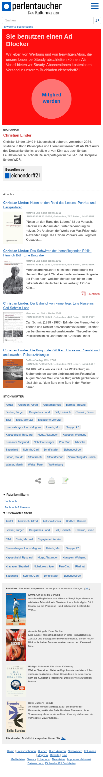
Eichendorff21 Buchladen (60, 763)
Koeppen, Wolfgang (74, 434)
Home (10, 751)
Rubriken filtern (17, 494)
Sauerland (12, 449)
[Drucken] (51, 480)
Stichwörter (75, 751)
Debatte (55, 755)
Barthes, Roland (76, 404)
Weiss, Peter (36, 464)
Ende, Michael (24, 419)
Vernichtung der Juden (82, 457)
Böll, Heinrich (62, 412)
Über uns (44, 759)
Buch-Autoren (57, 751)
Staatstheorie (55, 457)
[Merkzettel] (65, 480)
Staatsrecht (35, 457)
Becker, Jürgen (15, 412)
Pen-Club (64, 442)
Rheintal (80, 442)
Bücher (42, 751)
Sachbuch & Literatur (17, 507)
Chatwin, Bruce (85, 412)
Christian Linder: (49, 205)
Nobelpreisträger (44, 442)
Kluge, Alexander (48, 434)
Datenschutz (36, 763)
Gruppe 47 (72, 427)
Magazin (43, 755)
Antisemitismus (52, 404)
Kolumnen (90, 751)
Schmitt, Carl (30, 449)
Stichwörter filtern (19, 513)
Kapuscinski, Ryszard (19, 434)
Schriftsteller (51, 449)
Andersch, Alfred (28, 404)
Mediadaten (18, 759)
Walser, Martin (14, 464)
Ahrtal (9, 404)
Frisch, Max (53, 427)
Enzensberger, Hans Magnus (23, 427)
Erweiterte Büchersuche (18, 26)
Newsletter (58, 759)
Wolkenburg (55, 464)
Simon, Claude (14, 457)
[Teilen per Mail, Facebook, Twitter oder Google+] (38, 480)
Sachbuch (10, 501)
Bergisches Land (39, 412)
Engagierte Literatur (50, 419)
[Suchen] (97, 20)
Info (87, 588)
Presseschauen (26, 751)
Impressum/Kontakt (79, 759)
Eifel (8, 419)
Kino (64, 755)
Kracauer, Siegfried (17, 442)
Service (31, 759)
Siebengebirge (72, 449)
